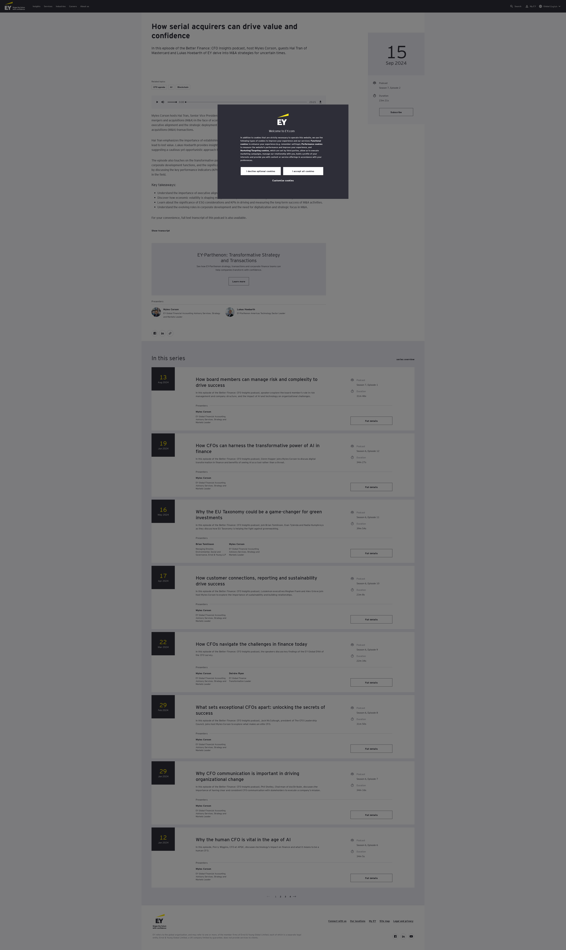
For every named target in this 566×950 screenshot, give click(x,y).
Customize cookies (283, 180)
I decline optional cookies (260, 171)
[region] (283, 152)
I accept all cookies (303, 171)
